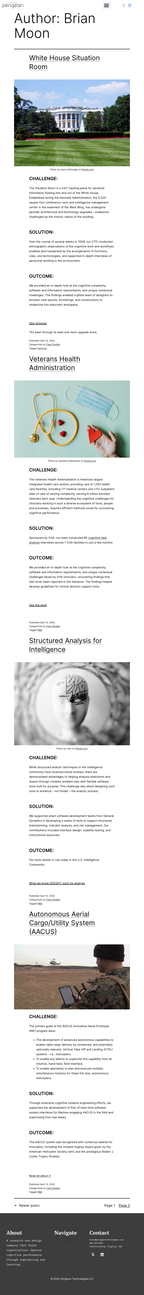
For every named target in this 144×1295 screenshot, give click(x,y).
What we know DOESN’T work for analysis (57, 883)
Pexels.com (88, 169)
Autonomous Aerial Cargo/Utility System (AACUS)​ (62, 923)
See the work (38, 605)
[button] (107, 5)
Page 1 (109, 1205)
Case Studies (53, 344)
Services (42, 348)
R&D (40, 630)
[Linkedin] (129, 5)
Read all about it (40, 1175)
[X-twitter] (123, 5)
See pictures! (38, 323)
